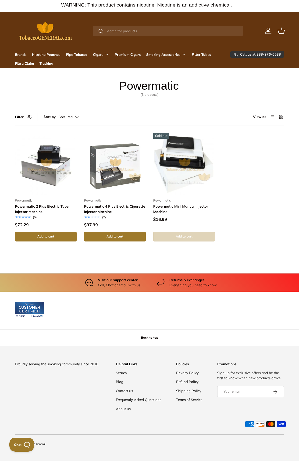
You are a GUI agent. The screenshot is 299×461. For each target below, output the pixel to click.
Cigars (98, 54)
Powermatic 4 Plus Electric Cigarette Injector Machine (114, 209)
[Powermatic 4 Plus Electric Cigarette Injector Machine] (115, 164)
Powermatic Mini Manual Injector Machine (180, 209)
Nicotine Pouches (46, 54)
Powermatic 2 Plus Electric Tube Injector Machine (41, 209)
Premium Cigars (128, 54)
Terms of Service (189, 399)
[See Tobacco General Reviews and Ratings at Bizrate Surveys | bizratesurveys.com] (29, 310)
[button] (281, 31)
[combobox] (168, 31)
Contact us (124, 390)
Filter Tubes (201, 54)
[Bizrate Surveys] (21, 316)
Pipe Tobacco (76, 54)
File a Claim (24, 63)
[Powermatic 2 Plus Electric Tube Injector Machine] (46, 164)
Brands (20, 54)
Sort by (49, 116)
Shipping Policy (188, 390)
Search (121, 372)
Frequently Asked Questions (138, 399)
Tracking (46, 63)
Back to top (149, 337)
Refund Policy (187, 381)
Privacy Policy (187, 372)
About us (123, 408)
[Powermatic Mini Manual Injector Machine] (184, 164)
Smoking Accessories (163, 54)
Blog (119, 381)
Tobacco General (35, 444)
